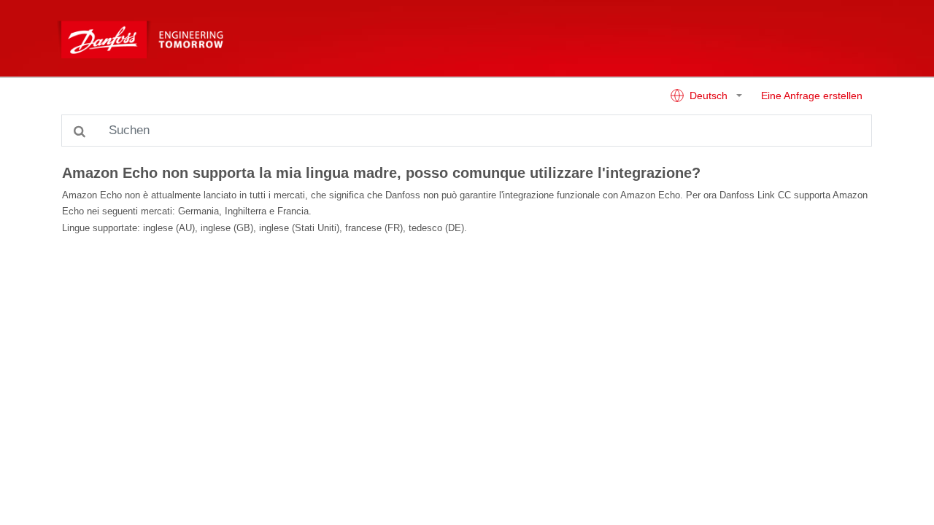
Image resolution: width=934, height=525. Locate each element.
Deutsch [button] (708, 95)
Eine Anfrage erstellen (811, 95)
